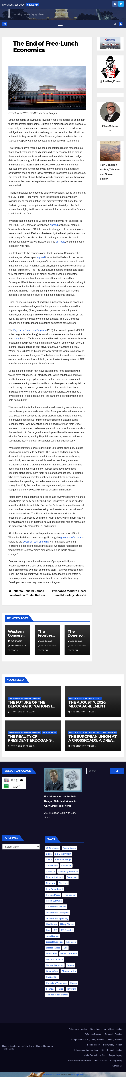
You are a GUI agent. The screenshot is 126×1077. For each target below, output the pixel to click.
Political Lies (52, 977)
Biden (49, 854)
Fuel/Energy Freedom (112, 1045)
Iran (48, 930)
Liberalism (71, 942)
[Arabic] (14, 786)
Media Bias (51, 953)
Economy (50, 883)
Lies (65, 947)
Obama (70, 965)
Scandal (50, 989)
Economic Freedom (113, 1034)
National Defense (54, 959)
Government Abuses (56, 906)
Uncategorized (49, 732)
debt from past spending (36, 541)
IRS (55, 930)
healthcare (51, 924)
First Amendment (54, 889)
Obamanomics (69, 971)
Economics (72, 877)
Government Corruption (57, 912)
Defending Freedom (68, 871)
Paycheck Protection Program (29, 330)
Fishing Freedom (115, 1039)
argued (41, 257)
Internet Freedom (114, 1050)
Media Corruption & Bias (95, 1055)
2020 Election (52, 848)
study (17, 338)
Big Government (63, 854)
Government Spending (57, 918)
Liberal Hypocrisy (54, 942)
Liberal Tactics (53, 947)
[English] (14, 780)
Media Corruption (68, 953)
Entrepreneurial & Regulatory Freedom (87, 1039)
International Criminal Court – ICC (89, 1050)
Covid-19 (50, 871)
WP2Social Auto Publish (51, 1075)
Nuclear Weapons (54, 965)
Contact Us (117, 1066)
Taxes (60, 989)
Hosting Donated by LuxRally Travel (18, 1046)
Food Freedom (93, 1045)
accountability (69, 848)
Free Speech (69, 895)
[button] (115, 24)
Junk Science (52, 936)
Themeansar (7, 1049)
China (49, 859)
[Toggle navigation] (60, 24)
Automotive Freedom (78, 1029)
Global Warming (54, 901)
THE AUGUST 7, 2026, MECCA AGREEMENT (87, 704)
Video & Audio (100, 1060)
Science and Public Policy (79, 1060)
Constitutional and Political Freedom (106, 1029)
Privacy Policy (116, 1060)
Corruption (66, 865)
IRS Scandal (67, 930)
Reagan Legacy (115, 1055)
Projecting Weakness (56, 983)
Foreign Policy (53, 895)
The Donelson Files (76, 635)
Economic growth (54, 877)
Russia (73, 983)
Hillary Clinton (67, 924)
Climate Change (63, 859)
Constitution (52, 865)
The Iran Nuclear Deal (57, 994)
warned (54, 225)
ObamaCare (52, 971)
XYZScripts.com (77, 1075)
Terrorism (71, 989)
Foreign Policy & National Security (24, 698)
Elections (63, 883)
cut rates (60, 241)
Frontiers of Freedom (22, 712)
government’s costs (70, 537)
